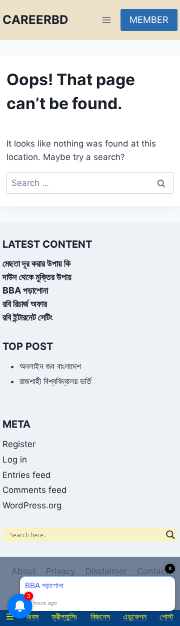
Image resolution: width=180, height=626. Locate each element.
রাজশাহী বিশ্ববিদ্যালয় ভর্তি (55, 381)
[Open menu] (106, 19)
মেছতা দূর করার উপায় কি (36, 263)
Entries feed (26, 475)
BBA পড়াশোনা (25, 290)
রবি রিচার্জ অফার (24, 304)
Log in (14, 460)
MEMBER (149, 19)
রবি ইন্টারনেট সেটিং (27, 317)
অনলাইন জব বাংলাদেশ (50, 366)
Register (19, 444)
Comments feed (34, 490)
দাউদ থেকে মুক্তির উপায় (37, 277)
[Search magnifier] (171, 535)
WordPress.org (32, 505)
